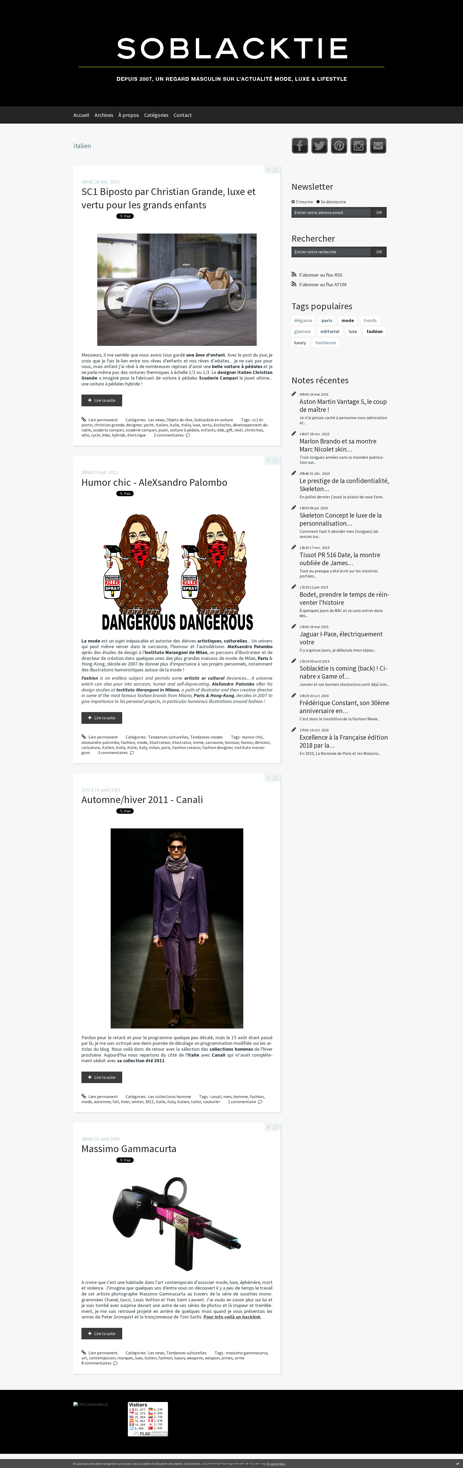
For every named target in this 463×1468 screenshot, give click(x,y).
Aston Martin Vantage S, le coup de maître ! (343, 405)
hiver (125, 1101)
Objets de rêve (179, 419)
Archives (104, 115)
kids (221, 430)
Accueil (81, 115)
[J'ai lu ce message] (457, 1463)
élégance (303, 320)
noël (238, 430)
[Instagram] (358, 146)
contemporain (102, 1357)
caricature (90, 747)
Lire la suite (104, 400)
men (227, 1096)
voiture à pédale (184, 430)
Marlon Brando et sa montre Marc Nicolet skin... (338, 445)
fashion (128, 742)
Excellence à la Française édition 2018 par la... (344, 741)
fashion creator (186, 747)
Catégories (156, 115)
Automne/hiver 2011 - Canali (142, 799)
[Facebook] (300, 146)
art (84, 1357)
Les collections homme (169, 1096)
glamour (302, 331)
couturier (211, 1101)
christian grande (109, 424)
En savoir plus (276, 1464)
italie (174, 424)
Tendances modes (206, 737)
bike (106, 435)
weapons (195, 1357)
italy (143, 747)
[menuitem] (84, 115)
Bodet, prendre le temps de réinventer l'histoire (345, 598)
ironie (198, 742)
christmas (254, 430)
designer (134, 424)
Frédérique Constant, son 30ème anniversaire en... (344, 706)
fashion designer (217, 747)
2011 (149, 1101)
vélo (85, 435)
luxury (179, 1357)
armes (227, 1357)
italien (162, 424)
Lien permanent (103, 419)
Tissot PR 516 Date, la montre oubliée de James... (340, 558)
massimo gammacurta (246, 1352)
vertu (207, 424)
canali (215, 1096)
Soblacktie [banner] (231, 53)
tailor (196, 1101)
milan (154, 747)
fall (116, 1101)
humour (232, 742)
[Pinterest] (339, 146)
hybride (118, 435)
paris (165, 747)
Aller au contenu (18, 4)
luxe (196, 424)
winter (137, 1101)
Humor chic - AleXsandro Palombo (154, 482)
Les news (156, 419)
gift (229, 430)
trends (370, 320)
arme (239, 1357)
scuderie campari (141, 430)
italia (186, 424)
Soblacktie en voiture (213, 419)
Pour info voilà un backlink (232, 1317)
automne (102, 1101)
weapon (212, 1357)
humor (247, 742)
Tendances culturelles (168, 737)
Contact (183, 115)
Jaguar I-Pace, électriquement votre (341, 638)
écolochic (222, 424)
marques (125, 1357)
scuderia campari (108, 430)
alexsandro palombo (100, 742)
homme (240, 1096)
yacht (149, 424)
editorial (329, 331)
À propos (128, 115)
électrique (136, 435)
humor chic (252, 737)
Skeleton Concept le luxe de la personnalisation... (341, 519)
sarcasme (214, 742)
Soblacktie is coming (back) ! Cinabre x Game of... (343, 672)
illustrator (181, 742)
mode (142, 742)
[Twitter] (319, 146)
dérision (262, 742)
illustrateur (159, 742)
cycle (95, 435)
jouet (163, 430)
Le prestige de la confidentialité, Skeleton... (344, 484)
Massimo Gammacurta (129, 1148)
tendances (325, 342)
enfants (208, 430)
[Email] (378, 146)
